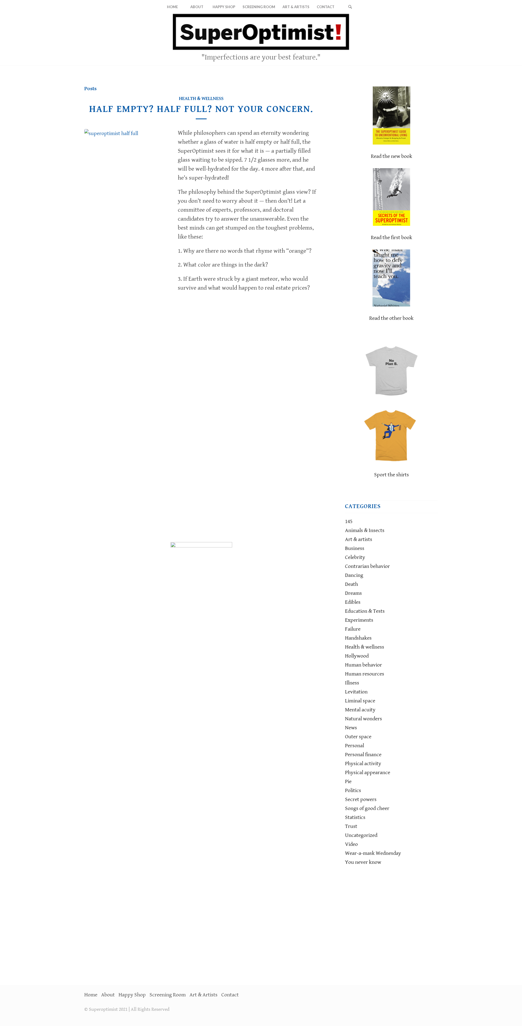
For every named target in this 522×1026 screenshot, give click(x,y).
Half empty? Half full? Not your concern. (201, 109)
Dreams (353, 593)
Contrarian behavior (367, 566)
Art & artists (358, 539)
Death (351, 584)
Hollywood (357, 656)
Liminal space (360, 701)
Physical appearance (367, 773)
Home (90, 995)
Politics (353, 790)
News (351, 728)
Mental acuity (360, 710)
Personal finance (363, 755)
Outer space (358, 737)
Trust (351, 826)
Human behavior (363, 665)
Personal (354, 746)
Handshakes (358, 638)
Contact (230, 995)
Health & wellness (201, 98)
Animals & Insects (364, 530)
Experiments (359, 620)
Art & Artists (203, 995)
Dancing (354, 575)
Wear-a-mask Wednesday (373, 853)
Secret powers (361, 799)
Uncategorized (361, 835)
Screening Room (168, 995)
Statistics (355, 817)
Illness (352, 683)
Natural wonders (363, 719)
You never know (363, 862)
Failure (353, 629)
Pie (348, 781)
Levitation (356, 692)
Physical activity (363, 764)
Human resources (364, 674)
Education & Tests (365, 611)
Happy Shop (132, 995)
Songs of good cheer (367, 808)
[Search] (350, 7)
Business (354, 548)
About (108, 995)
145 (348, 521)
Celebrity (355, 557)
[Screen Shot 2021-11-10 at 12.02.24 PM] (127, 333)
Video (351, 844)
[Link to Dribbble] (434, 39)
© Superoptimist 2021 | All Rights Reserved (126, 1009)
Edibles (353, 602)
